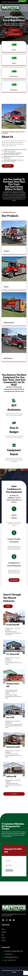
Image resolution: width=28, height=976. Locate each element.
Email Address (9, 865)
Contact (3, 940)
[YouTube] (13, 920)
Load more (14, 794)
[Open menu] (25, 8)
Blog (3, 935)
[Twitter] (6, 920)
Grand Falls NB (12, 624)
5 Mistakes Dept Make (14, 34)
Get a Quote (14, 30)
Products (4, 932)
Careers (3, 937)
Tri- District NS (12, 654)
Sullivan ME (11, 776)
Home (3, 929)
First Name (8, 860)
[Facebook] (3, 920)
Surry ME (10, 717)
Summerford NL (13, 747)
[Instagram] (10, 920)
